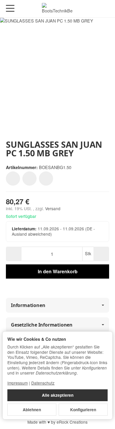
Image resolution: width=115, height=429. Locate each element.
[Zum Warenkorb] (105, 8)
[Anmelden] (94, 8)
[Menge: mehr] (101, 254)
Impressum (17, 383)
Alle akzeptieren (57, 395)
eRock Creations (72, 422)
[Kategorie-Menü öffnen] (10, 8)
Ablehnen (32, 409)
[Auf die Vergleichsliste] (29, 178)
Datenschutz (43, 383)
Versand (52, 208)
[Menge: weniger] (14, 254)
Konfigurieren (83, 409)
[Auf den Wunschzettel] (13, 178)
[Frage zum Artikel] (46, 178)
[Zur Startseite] (57, 9)
